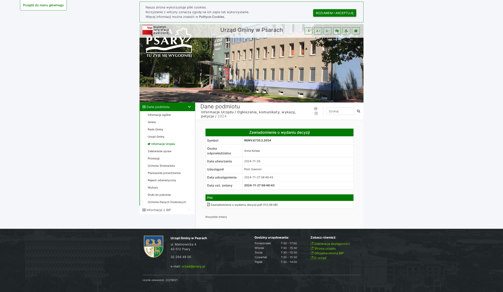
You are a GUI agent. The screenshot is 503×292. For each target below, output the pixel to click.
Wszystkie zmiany (216, 216)
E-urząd (320, 258)
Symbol (212, 140)
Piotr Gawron (253, 169)
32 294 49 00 (181, 257)
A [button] (309, 31)
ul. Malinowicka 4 (183, 244)
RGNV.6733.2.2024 (257, 140)
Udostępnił (215, 169)
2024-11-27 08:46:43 (258, 177)
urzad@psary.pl (193, 266)
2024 (222, 116)
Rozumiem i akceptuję (335, 13)
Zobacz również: (323, 237)
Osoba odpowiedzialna (219, 150)
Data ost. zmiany (219, 185)
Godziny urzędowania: (271, 237)
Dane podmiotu (158, 107)
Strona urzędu (325, 248)
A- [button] (327, 31)
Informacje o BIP (159, 210)
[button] (337, 30)
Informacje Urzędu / (218, 112)
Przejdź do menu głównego (43, 5)
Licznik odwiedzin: (153, 280)
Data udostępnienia (222, 177)
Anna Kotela (252, 150)
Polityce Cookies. (212, 17)
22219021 (171, 280)
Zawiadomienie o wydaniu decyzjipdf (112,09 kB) (244, 204)
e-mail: (188, 266)
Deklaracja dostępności (332, 244)
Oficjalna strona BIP (329, 253)
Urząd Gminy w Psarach (251, 30)
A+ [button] (318, 31)
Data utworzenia (219, 161)
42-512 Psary (180, 249)
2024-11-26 (252, 161)
